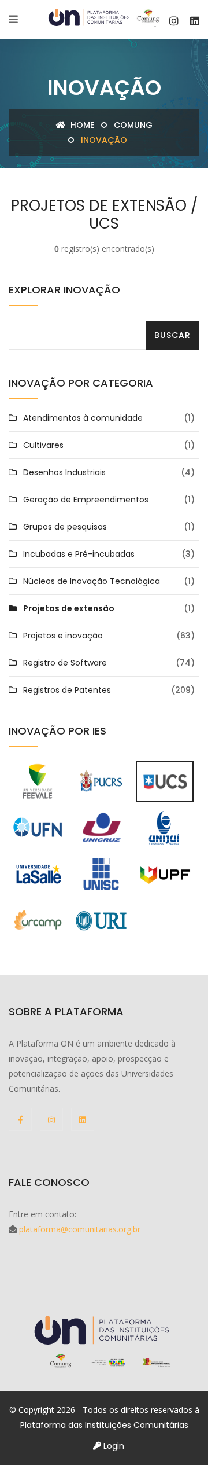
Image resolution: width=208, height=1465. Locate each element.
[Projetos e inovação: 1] (165, 827)
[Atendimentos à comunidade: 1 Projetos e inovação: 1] (37, 920)
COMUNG (133, 125)
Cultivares (43, 445)
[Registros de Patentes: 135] (165, 781)
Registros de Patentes (67, 690)
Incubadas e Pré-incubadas (79, 554)
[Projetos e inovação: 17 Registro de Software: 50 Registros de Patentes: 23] (101, 873)
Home (81, 125)
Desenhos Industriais (64, 472)
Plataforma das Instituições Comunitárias (104, 1425)
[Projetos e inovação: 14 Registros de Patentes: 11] (101, 920)
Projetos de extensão (68, 608)
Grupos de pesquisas (65, 527)
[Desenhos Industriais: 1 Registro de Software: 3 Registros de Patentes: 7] (165, 873)
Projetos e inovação (63, 635)
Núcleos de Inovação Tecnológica (91, 581)
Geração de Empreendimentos (85, 499)
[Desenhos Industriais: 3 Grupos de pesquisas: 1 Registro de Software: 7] (37, 827)
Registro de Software (65, 663)
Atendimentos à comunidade (83, 418)
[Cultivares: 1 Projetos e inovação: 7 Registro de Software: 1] (101, 827)
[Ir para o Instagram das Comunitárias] (174, 21)
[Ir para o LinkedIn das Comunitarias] (194, 21)
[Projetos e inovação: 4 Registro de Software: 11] (37, 781)
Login (112, 1446)
